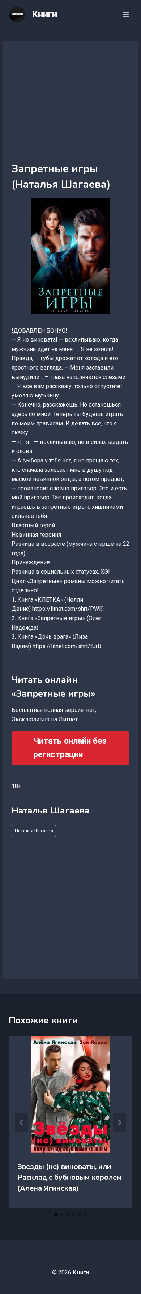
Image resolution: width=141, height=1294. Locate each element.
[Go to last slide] (21, 1122)
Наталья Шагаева (34, 830)
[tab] (56, 1214)
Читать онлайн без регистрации (69, 747)
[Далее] (119, 1122)
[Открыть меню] (125, 14)
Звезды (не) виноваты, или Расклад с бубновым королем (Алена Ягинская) (69, 1177)
